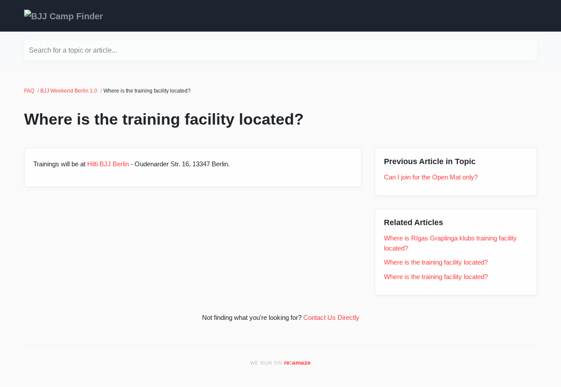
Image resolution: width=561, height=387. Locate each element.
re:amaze (297, 362)
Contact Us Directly (331, 317)
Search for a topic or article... (73, 50)
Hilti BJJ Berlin (108, 164)
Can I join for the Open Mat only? (431, 177)
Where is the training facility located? (436, 262)
